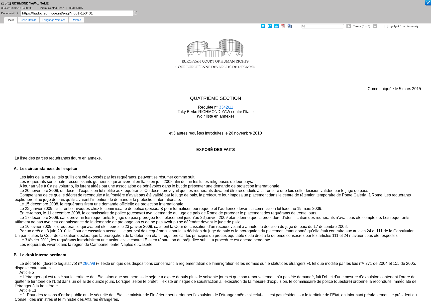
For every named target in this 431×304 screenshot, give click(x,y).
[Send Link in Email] (270, 26)
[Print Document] (276, 26)
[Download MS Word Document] (290, 26)
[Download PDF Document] (283, 26)
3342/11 (226, 107)
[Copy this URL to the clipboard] (135, 12)
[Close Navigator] (428, 3)
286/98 (89, 263)
